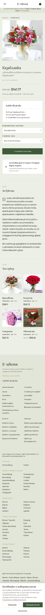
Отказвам (12, 605)
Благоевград (7, 551)
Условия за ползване (32, 392)
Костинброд (7, 465)
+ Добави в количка (22, 151)
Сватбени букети (31, 431)
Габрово (5, 523)
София (28, 9)
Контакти (6, 395)
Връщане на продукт (32, 407)
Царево (26, 511)
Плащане (27, 399)
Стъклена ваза (8, 136)
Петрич (26, 551)
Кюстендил (6, 557)
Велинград (6, 477)
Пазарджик (6, 492)
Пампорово (6, 560)
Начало (5, 18)
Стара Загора (29, 483)
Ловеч (4, 535)
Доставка (28, 395)
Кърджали (6, 489)
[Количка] (40, 3)
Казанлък (5, 483)
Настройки (22, 611)
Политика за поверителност (14, 600)
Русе (25, 523)
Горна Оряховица (9, 526)
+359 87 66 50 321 (10, 380)
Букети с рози (8, 423)
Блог (4, 399)
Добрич (5, 511)
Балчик (5, 502)
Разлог (26, 554)
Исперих (5, 532)
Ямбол (25, 489)
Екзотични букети (9, 438)
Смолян (26, 557)
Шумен (26, 535)
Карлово (5, 486)
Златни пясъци (29, 502)
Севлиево (27, 526)
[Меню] (4, 3)
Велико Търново (8, 520)
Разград (26, 520)
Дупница (5, 554)
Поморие (27, 508)
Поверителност (31, 403)
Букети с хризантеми (11, 434)
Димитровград (8, 480)
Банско (5, 548)
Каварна (26, 505)
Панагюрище (28, 474)
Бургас (17, 11)
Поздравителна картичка (12, 126)
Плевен (5, 538)
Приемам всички (33, 605)
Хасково (26, 486)
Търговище (28, 532)
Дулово (5, 529)
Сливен (26, 480)
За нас (4, 392)
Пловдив (33, 9)
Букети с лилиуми (9, 431)
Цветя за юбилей (31, 434)
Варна (39, 9)
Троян (25, 529)
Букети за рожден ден (33, 423)
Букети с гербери (9, 427)
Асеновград (7, 474)
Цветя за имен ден (31, 427)
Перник (26, 548)
